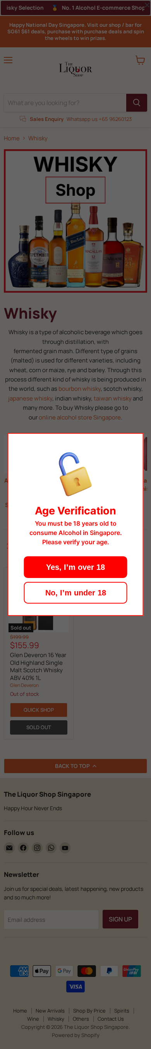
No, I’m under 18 (75, 592)
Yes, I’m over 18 (75, 567)
